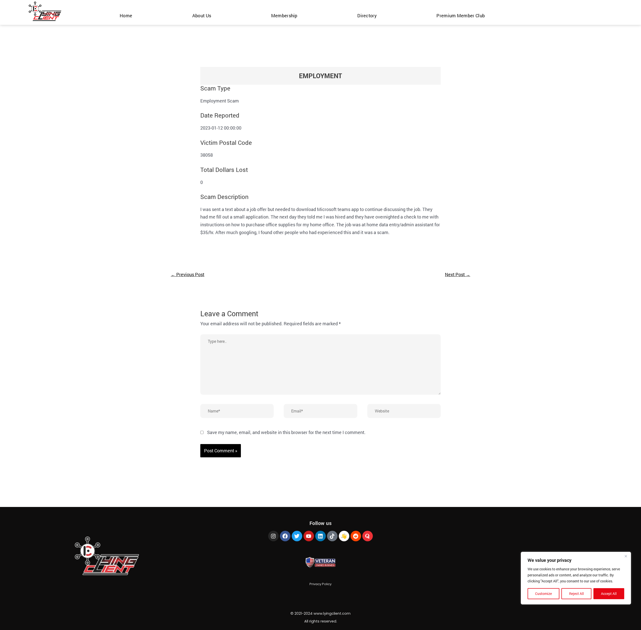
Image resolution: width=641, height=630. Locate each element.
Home (126, 16)
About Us (201, 16)
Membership (284, 16)
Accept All (609, 593)
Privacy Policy (320, 584)
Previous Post (187, 274)
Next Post (457, 274)
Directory (367, 16)
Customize (543, 593)
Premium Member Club (460, 16)
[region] (576, 578)
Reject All (576, 593)
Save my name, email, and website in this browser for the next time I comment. (286, 432)
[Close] (626, 556)
